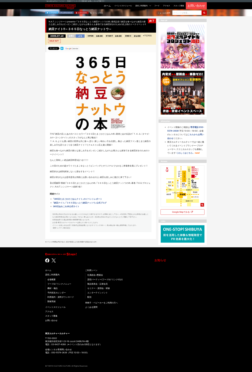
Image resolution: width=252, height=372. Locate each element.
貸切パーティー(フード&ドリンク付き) (105, 279)
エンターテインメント (97, 292)
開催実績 (51, 301)
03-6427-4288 (58, 344)
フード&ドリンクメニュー (59, 284)
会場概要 (51, 279)
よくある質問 (91, 307)
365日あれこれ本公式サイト (66, 206)
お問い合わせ (51, 320)
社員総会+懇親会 (95, 275)
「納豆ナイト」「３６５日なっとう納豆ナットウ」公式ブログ (80, 202)
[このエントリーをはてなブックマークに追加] (62, 48)
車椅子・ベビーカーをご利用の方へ (101, 302)
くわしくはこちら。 (185, 153)
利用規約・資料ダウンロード (60, 297)
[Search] (204, 12)
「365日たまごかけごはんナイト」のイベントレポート (77, 199)
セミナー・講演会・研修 (98, 288)
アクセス (49, 311)
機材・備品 (52, 288)
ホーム (48, 270)
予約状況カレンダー (56, 292)
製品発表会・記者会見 (97, 284)
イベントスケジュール (55, 307)
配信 (89, 297)
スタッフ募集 (51, 316)
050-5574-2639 (59, 352)
